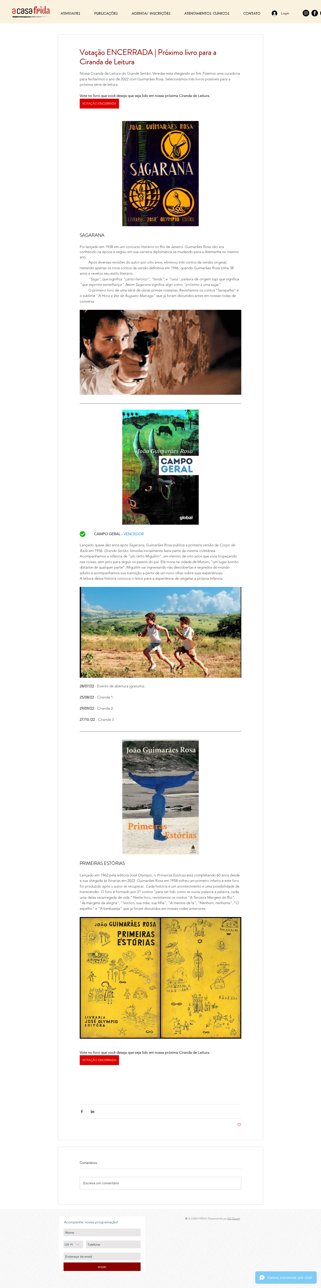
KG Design (234, 1218)
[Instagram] (306, 13)
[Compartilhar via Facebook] (82, 1111)
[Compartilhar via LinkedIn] (92, 1111)
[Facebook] (314, 13)
